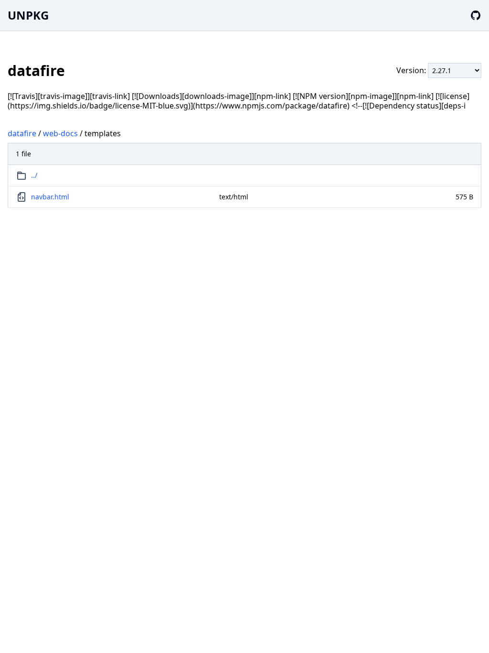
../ (34, 175)
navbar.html (50, 196)
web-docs (60, 133)
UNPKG (28, 15)
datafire (22, 133)
